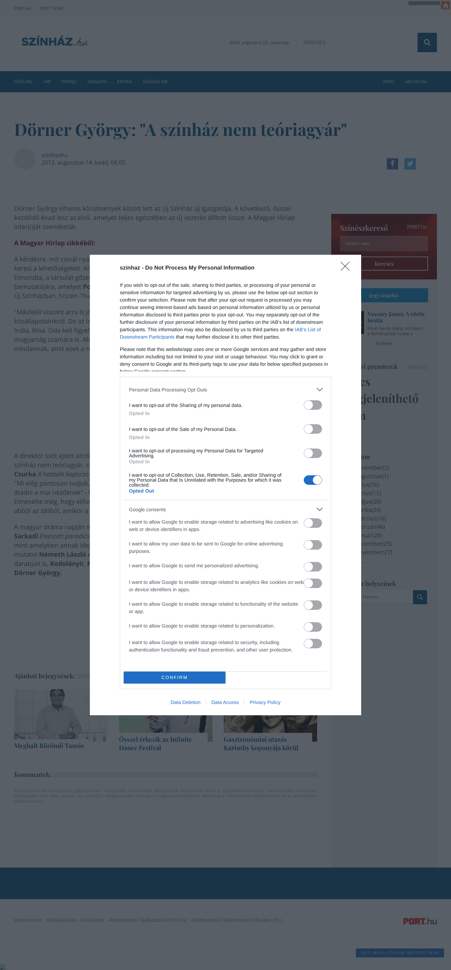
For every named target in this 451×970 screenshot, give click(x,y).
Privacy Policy (265, 702)
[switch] (313, 405)
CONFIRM (174, 677)
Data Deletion (185, 702)
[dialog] (225, 485)
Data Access (225, 702)
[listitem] (225, 389)
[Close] (347, 268)
